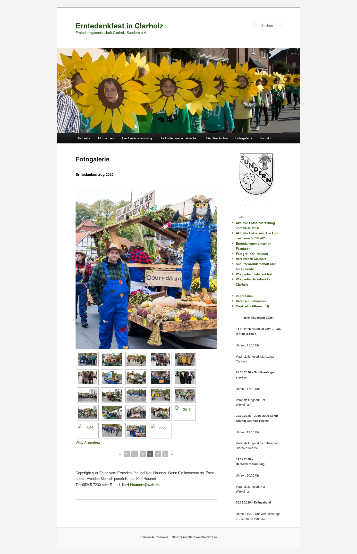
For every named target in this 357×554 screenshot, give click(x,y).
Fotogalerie (243, 138)
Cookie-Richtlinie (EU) (252, 306)
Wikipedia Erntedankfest (254, 274)
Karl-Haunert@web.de (141, 484)
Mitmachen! (106, 138)
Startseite (83, 138)
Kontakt (265, 138)
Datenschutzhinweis (251, 301)
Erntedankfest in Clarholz (119, 25)
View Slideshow (88, 442)
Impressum (244, 296)
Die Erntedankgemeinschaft (179, 138)
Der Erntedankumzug (137, 138)
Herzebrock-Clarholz (251, 258)
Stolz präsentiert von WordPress (194, 537)
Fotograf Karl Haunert (252, 253)
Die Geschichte (217, 138)
